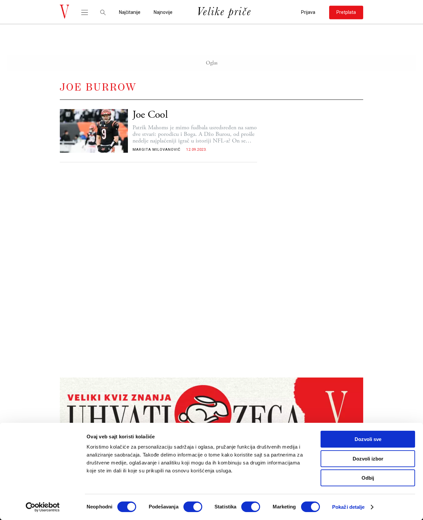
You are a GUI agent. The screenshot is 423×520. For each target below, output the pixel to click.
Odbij (368, 478)
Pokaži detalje (348, 507)
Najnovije (163, 12)
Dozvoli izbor (368, 458)
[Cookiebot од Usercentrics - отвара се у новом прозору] (43, 507)
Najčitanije (129, 12)
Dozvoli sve (368, 439)
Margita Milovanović (156, 149)
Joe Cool (150, 115)
